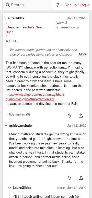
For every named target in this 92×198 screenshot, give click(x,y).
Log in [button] (85, 5)
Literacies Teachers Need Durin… (24, 29)
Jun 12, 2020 (76, 18)
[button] (57, 5)
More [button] (82, 54)
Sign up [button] (70, 5)
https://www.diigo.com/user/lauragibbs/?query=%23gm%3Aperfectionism (35, 96)
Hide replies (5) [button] (19, 114)
